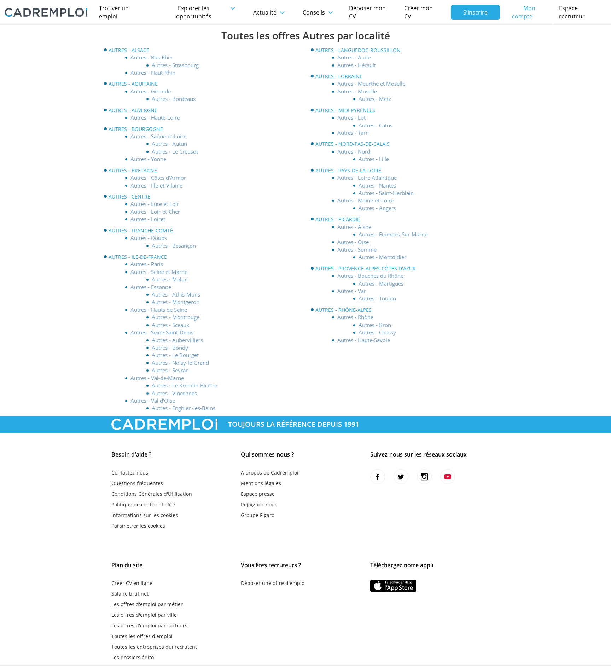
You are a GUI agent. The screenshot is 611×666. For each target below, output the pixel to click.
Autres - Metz (375, 98)
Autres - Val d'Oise (152, 400)
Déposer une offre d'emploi (273, 583)
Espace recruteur (572, 12)
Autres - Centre (129, 196)
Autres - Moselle (357, 91)
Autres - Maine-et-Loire (365, 200)
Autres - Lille (374, 158)
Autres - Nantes (377, 185)
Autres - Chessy (377, 332)
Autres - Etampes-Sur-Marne (393, 234)
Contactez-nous (129, 472)
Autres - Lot (351, 117)
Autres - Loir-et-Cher (155, 211)
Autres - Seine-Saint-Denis (161, 332)
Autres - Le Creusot (175, 151)
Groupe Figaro (257, 515)
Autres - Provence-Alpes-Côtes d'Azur (365, 268)
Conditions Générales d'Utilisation (151, 493)
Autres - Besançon (174, 245)
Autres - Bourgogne (136, 129)
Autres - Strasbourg (175, 65)
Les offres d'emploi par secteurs (149, 625)
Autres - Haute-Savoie (363, 340)
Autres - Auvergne (133, 110)
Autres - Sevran (170, 370)
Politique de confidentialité (143, 504)
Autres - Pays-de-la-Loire (348, 170)
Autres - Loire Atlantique (367, 177)
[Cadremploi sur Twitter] (401, 476)
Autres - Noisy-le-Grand (180, 362)
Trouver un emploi (114, 12)
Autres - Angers (377, 208)
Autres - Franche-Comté (141, 230)
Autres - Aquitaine (133, 83)
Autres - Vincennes (174, 393)
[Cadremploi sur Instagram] (424, 476)
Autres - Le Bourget (175, 354)
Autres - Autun (169, 143)
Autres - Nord (353, 151)
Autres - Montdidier (382, 256)
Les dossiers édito (132, 657)
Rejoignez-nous (259, 504)
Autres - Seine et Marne (158, 271)
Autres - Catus (375, 125)
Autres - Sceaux (170, 324)
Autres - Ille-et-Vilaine (156, 185)
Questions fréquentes (137, 483)
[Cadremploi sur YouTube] (447, 476)
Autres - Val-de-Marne (157, 377)
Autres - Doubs (148, 237)
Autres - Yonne (148, 158)
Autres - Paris (146, 264)
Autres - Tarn (353, 132)
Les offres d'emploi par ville (144, 615)
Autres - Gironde (150, 91)
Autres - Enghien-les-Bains (183, 408)
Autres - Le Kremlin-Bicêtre (184, 385)
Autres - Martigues (381, 283)
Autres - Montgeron (175, 301)
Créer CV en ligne (131, 583)
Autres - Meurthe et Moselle (371, 83)
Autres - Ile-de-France (138, 256)
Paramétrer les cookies (138, 525)
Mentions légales (261, 483)
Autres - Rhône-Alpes (343, 309)
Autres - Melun (170, 279)
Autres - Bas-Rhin (151, 57)
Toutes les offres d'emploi (142, 636)
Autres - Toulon (377, 298)
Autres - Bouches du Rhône (370, 275)
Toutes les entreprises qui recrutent (154, 646)
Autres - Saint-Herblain (386, 192)
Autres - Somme (357, 249)
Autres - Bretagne (133, 170)
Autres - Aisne (354, 226)
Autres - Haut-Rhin (152, 72)
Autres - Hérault (356, 65)
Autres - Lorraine (338, 76)
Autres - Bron (375, 324)
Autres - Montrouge (175, 317)
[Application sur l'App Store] (393, 586)
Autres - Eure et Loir (154, 203)
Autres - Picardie (337, 219)
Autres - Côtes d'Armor (158, 177)
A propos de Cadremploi (269, 472)
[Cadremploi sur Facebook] (377, 476)
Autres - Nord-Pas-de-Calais (352, 143)
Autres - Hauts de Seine (158, 309)
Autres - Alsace (129, 50)
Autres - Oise (353, 242)
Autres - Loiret (147, 219)
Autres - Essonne (150, 287)
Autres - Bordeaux (174, 98)
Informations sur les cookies (144, 515)
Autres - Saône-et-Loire (158, 136)
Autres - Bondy (170, 347)
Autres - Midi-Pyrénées (345, 110)
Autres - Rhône (355, 317)
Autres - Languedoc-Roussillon (358, 50)
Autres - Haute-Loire (155, 117)
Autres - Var (351, 290)
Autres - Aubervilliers (177, 340)
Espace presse (258, 493)
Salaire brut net (130, 593)
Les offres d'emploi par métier (147, 604)
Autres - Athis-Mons (176, 294)
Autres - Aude (354, 57)
